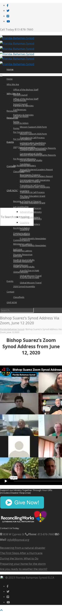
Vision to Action (20, 123)
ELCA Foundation (21, 234)
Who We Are (13, 84)
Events (10, 142)
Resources (12, 117)
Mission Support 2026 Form (33, 133)
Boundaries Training (30, 174)
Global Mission (20, 265)
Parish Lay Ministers (30, 217)
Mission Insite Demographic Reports (38, 148)
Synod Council (20, 94)
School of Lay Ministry (31, 211)
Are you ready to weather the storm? (23, 569)
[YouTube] (8, 21)
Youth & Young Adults (24, 266)
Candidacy (25, 164)
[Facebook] (7, 5)
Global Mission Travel (30, 282)
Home (10, 69)
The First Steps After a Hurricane (21, 553)
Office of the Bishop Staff (25, 89)
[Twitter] (8, 11)
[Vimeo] (8, 16)
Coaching (24, 190)
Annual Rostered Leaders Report (36, 169)
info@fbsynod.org (18, 540)
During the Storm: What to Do (19, 558)
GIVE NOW (12, 190)
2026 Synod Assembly (24, 286)
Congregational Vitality (31, 160)
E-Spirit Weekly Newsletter (33, 245)
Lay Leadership (21, 206)
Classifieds (18, 171)
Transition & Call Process (32, 192)
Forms (16, 128)
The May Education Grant (32, 196)
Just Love (17, 249)
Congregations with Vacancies (35, 180)
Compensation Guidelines (33, 142)
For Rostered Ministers (24, 158)
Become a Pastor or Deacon (27, 201)
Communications (21, 233)
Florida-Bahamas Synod (12, 329)
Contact (11, 166)
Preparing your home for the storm (23, 564)
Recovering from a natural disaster (22, 548)
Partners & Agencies (23, 105)
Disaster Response (22, 254)
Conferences (19, 109)
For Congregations (22, 132)
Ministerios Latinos (22, 250)
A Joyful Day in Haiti (29, 270)
